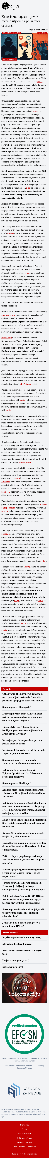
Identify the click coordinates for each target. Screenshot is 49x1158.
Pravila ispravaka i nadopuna (24, 1147)
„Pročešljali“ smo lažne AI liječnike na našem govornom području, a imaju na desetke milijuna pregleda (22, 717)
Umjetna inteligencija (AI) (15, 960)
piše (28, 188)
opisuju (10, 233)
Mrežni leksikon (10, 932)
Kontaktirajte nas (24, 1134)
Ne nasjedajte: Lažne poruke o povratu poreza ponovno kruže (22, 742)
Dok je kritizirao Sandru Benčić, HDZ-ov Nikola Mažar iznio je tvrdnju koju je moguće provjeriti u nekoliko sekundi (23, 899)
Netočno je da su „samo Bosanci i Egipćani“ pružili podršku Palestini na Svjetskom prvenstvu (22, 773)
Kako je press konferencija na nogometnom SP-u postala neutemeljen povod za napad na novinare (24, 823)
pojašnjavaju (25, 462)
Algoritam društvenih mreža (17, 944)
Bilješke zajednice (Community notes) (21, 937)
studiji (39, 81)
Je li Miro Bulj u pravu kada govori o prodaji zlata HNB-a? (21, 924)
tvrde (40, 600)
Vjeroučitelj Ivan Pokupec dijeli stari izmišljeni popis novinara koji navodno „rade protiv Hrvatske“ (22, 730)
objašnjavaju (25, 384)
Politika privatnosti (24, 1138)
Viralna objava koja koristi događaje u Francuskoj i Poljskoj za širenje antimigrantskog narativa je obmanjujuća (23, 886)
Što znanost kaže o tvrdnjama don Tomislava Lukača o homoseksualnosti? (22, 761)
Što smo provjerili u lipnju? (16, 783)
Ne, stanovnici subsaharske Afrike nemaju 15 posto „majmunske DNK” (23, 751)
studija (4, 630)
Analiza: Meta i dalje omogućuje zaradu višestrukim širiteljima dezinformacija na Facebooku (23, 793)
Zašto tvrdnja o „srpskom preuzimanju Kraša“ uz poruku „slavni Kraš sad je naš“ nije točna (24, 860)
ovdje (35, 111)
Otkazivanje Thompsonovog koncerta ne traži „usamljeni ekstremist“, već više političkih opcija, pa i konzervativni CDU (23, 697)
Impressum (24, 1125)
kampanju (5, 492)
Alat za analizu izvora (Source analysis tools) (22, 952)
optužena (5, 481)
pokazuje (5, 534)
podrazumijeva (8, 315)
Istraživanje (6, 337)
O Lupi (24, 1129)
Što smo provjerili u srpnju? (16, 707)
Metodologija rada (24, 1142)
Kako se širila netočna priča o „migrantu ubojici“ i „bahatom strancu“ (23, 834)
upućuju (27, 567)
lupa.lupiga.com (30, 1154)
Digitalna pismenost (12, 967)
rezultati (5, 511)
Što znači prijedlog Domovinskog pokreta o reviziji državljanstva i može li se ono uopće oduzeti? (24, 873)
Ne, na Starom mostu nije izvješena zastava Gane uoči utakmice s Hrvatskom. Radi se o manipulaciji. (24, 846)
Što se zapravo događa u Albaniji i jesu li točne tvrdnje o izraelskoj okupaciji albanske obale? (23, 913)
